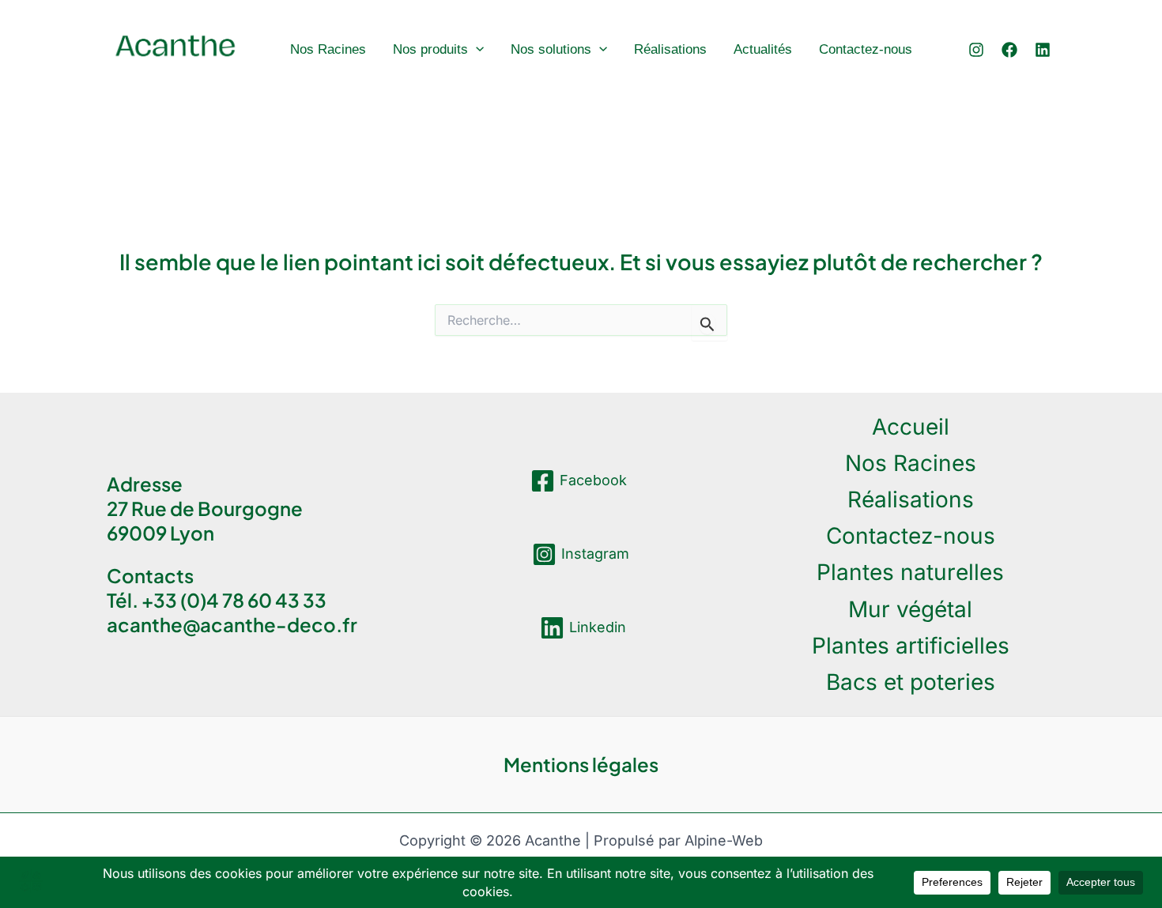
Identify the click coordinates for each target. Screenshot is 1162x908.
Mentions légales (581, 764)
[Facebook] (1009, 49)
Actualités (763, 49)
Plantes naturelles (910, 572)
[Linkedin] (1042, 49)
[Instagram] (976, 49)
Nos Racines (328, 49)
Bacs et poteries (910, 682)
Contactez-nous (865, 49)
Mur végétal (910, 609)
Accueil (910, 426)
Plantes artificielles (910, 645)
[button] (476, 49)
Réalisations (670, 49)
